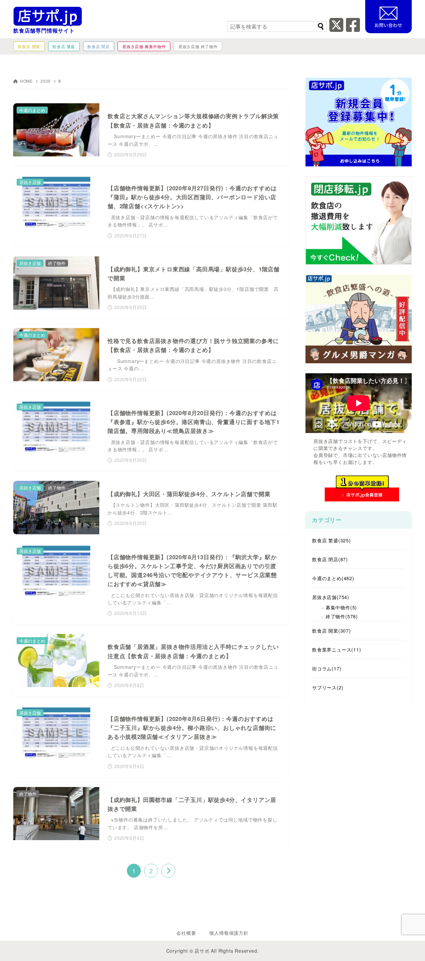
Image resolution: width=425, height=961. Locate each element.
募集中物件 (341, 607)
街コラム (326, 668)
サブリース (327, 687)
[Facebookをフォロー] (353, 29)
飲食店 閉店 (330, 559)
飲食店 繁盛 (331, 540)
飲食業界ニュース (336, 649)
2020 (46, 81)
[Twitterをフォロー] (336, 29)
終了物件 (342, 616)
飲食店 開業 (331, 630)
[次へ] (168, 871)
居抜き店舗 (330, 597)
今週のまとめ (333, 578)
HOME (26, 81)
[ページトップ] (410, 946)
